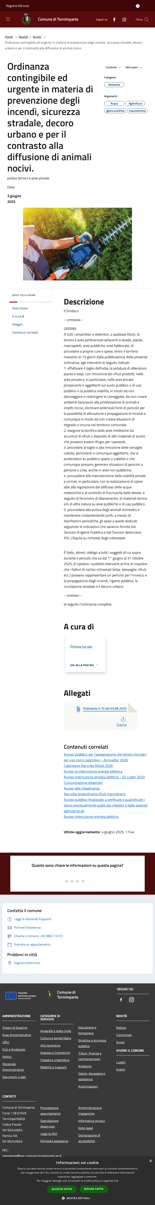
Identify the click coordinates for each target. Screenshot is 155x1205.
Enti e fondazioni (13, 1049)
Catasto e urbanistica (54, 1060)
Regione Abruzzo (17, 5)
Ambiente (85, 1066)
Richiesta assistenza (54, 1141)
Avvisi (37, 36)
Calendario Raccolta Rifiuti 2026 (88, 765)
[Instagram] (123, 19)
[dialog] (77, 1181)
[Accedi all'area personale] (137, 6)
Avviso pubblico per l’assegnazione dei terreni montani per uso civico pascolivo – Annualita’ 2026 (105, 757)
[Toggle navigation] (8, 19)
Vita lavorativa (50, 1045)
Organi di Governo (14, 1027)
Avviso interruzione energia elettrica (91, 816)
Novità (23, 36)
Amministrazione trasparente (90, 1110)
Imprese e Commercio (55, 1052)
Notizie (121, 1027)
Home (9, 36)
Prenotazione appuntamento (50, 1110)
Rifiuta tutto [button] (93, 1189)
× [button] (150, 1161)
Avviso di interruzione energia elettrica (93, 771)
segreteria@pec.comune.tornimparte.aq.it (32, 1155)
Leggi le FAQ (48, 1133)
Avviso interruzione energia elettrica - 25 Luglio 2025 (104, 777)
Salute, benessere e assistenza (91, 1076)
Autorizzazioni (88, 1086)
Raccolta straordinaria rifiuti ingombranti (95, 794)
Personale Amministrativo (13, 1067)
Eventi (120, 1069)
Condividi (111, 67)
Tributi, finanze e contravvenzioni (89, 1056)
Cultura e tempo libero (55, 1038)
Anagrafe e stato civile (55, 1030)
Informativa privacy (91, 1120)
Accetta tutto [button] (62, 1189)
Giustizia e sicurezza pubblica (92, 1043)
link (116, 1180)
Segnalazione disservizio (49, 1123)
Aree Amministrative (16, 1034)
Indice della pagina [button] (23, 295)
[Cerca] (146, 19)
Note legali (85, 1128)
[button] (77, 1198)
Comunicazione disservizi (83, 782)
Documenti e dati (14, 1076)
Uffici (5, 1042)
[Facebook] (113, 19)
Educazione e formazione (87, 1030)
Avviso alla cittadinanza (82, 788)
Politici (7, 1056)
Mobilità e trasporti (53, 1067)
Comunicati (124, 1034)
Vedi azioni (132, 67)
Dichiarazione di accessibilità (89, 1138)
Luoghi (121, 1062)
